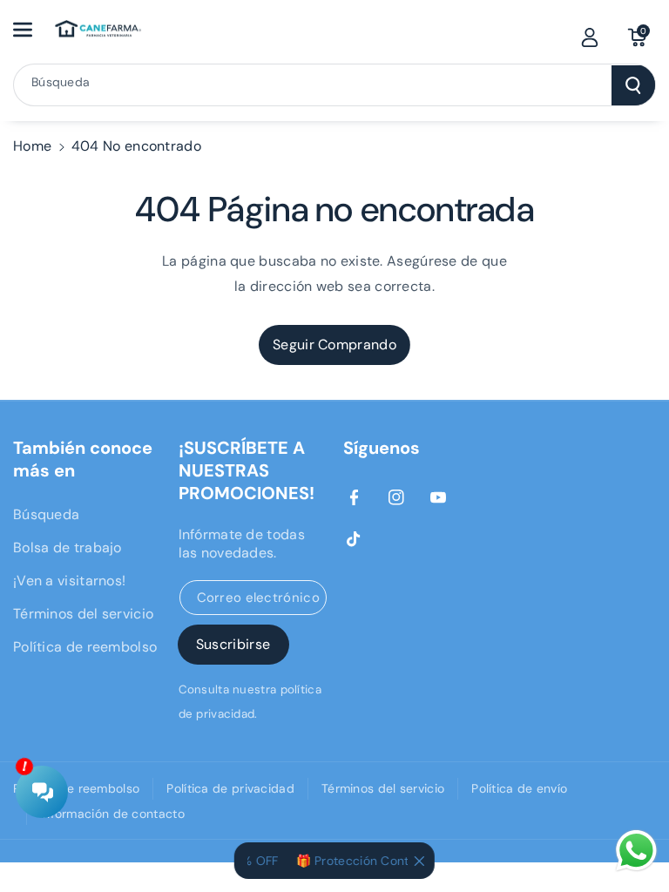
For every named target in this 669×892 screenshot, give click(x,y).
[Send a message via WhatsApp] (636, 851)
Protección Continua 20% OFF (396, 860)
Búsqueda (46, 514)
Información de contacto (112, 813)
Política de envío (519, 788)
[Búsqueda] (633, 85)
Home (32, 146)
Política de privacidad (230, 788)
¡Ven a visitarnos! (69, 580)
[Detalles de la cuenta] (590, 37)
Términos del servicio (83, 614)
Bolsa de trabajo (67, 547)
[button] (32, 30)
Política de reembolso (85, 647)
